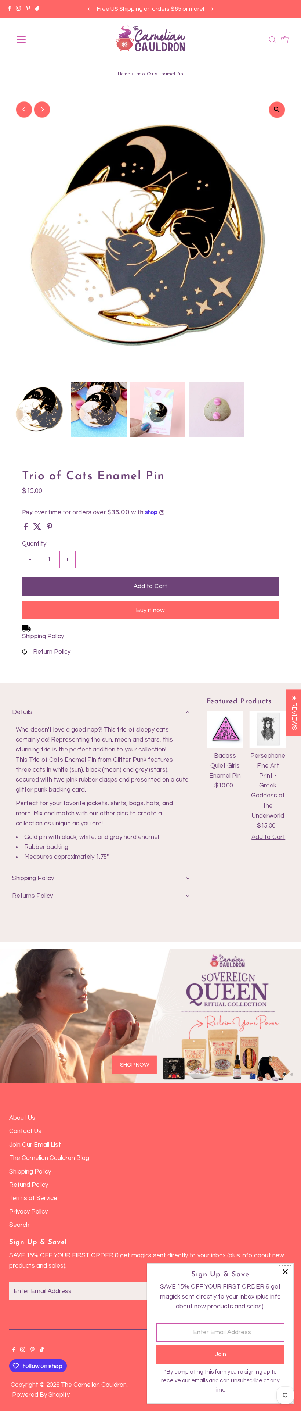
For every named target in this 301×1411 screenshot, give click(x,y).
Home (124, 73)
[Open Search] (272, 39)
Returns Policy (32, 896)
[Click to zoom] (277, 109)
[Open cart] (285, 40)
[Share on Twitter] (38, 528)
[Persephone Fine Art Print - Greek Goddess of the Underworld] (267, 729)
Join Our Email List (35, 1145)
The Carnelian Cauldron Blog (49, 1158)
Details (22, 712)
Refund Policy (28, 1185)
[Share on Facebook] (26, 528)
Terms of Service (33, 1198)
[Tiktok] (37, 9)
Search (19, 1225)
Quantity (34, 543)
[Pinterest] (28, 9)
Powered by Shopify (41, 1395)
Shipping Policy (43, 636)
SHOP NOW (134, 1064)
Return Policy (51, 652)
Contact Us (25, 1131)
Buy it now (150, 610)
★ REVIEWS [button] (294, 712)
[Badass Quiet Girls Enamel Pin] (225, 729)
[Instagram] (18, 9)
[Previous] (89, 9)
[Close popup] (285, 1271)
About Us (22, 1118)
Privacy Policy (28, 1211)
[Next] (211, 9)
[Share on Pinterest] (49, 528)
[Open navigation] (45, 40)
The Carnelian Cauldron (94, 1385)
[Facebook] (9, 9)
